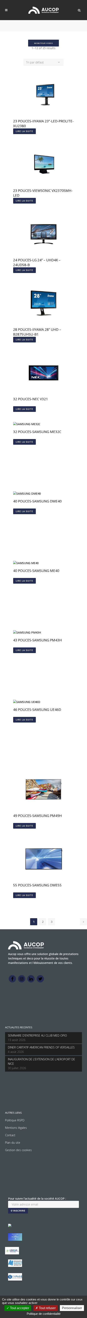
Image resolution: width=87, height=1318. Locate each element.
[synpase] (15, 1279)
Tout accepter (19, 1308)
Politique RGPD (14, 1120)
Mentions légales (16, 1128)
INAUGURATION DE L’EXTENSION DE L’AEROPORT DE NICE (41, 1061)
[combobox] (43, 62)
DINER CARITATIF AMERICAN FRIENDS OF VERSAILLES (41, 1047)
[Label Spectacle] (9, 1226)
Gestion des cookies (18, 1150)
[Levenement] (15, 1240)
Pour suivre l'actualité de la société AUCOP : (37, 1198)
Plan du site (12, 1142)
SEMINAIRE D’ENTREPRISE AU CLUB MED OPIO (37, 1035)
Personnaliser (72, 1308)
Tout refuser (47, 1308)
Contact (10, 1135)
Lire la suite (24, 131)
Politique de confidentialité (43, 1313)
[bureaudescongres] (15, 1266)
